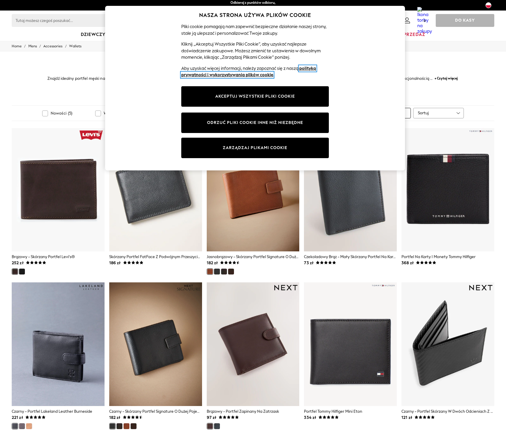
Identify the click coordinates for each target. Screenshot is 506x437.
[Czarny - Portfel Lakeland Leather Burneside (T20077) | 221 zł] (58, 344)
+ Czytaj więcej (446, 77)
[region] (255, 88)
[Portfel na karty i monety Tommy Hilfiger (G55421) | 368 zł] (447, 189)
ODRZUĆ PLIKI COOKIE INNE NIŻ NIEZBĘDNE (255, 122)
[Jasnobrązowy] (210, 271)
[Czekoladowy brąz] (231, 271)
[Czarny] (22, 271)
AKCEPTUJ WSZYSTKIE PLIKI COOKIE (255, 96)
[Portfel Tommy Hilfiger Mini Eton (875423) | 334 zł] (350, 344)
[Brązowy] (15, 271)
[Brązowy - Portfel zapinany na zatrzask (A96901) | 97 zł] (253, 344)
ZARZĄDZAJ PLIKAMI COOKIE (255, 147)
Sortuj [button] (423, 112)
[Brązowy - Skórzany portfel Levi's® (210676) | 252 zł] (58, 189)
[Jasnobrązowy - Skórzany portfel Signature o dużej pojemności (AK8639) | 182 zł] (253, 189)
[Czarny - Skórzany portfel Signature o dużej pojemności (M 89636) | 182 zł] (155, 344)
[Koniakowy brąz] (29, 426)
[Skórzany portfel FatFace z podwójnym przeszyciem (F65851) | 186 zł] (155, 189)
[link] (407, 20)
